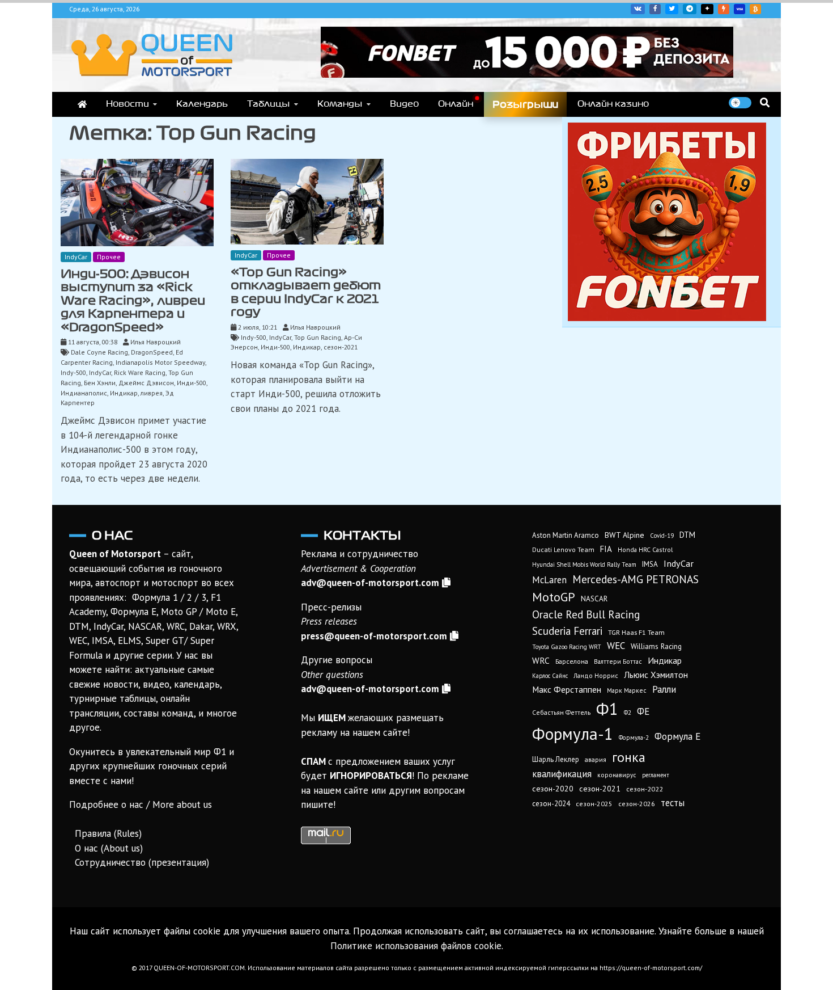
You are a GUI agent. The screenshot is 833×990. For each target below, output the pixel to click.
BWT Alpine (624, 535)
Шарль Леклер (555, 759)
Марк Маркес (627, 690)
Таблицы (268, 104)
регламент (655, 775)
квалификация (562, 774)
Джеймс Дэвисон (146, 382)
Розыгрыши (525, 104)
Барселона (571, 661)
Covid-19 (662, 536)
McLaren (549, 580)
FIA (606, 549)
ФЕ (643, 711)
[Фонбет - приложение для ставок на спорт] (527, 74)
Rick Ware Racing (139, 372)
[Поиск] (764, 102)
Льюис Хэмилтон (656, 674)
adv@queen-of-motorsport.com (370, 582)
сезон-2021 (341, 347)
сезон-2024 (551, 803)
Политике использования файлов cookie (416, 946)
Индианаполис (84, 393)
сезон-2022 (644, 789)
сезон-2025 (594, 803)
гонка (628, 757)
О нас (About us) (109, 848)
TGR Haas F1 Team (636, 632)
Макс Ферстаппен (566, 689)
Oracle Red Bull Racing (586, 614)
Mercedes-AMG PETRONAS (635, 579)
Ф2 (627, 713)
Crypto (755, 9)
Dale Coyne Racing (99, 352)
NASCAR (594, 599)
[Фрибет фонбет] (667, 317)
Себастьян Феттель (561, 712)
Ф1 (607, 708)
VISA (739, 9)
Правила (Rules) (108, 833)
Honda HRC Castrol (645, 549)
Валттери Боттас (618, 661)
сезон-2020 (552, 788)
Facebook (655, 9)
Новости (127, 104)
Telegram (689, 9)
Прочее (109, 256)
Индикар (124, 393)
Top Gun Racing (317, 337)
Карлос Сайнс (550, 676)
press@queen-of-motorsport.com (374, 636)
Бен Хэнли (100, 382)
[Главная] (82, 104)
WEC (616, 645)
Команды (340, 104)
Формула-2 (634, 738)
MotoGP (553, 597)
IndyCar (76, 256)
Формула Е (677, 736)
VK (638, 9)
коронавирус (616, 774)
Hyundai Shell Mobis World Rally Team (584, 564)
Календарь (202, 104)
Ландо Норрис (595, 675)
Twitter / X (671, 9)
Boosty (723, 9)
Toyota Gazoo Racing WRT (566, 647)
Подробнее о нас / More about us (140, 804)
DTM (687, 534)
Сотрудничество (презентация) (142, 862)
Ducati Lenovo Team (563, 549)
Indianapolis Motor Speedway (160, 362)
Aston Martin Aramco (565, 535)
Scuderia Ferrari (567, 631)
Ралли (664, 689)
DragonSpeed (152, 352)
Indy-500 (73, 372)
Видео (404, 104)
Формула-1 (572, 733)
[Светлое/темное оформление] (740, 102)
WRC (541, 660)
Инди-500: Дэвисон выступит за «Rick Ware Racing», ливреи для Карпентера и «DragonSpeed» (133, 300)
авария (595, 759)
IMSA (650, 564)
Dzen (707, 9)
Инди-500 (191, 382)
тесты (673, 803)
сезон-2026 (636, 803)
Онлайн (455, 104)
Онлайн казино (613, 104)
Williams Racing (656, 646)
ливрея (152, 393)
